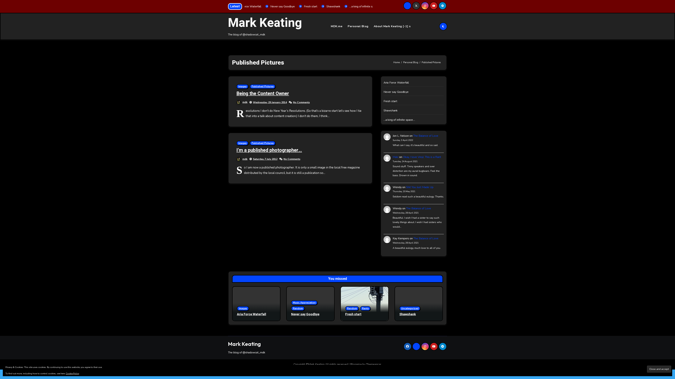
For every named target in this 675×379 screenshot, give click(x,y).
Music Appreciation (304, 302)
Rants (365, 308)
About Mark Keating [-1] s (392, 26)
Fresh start (390, 101)
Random (298, 308)
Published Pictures (263, 86)
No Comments (301, 102)
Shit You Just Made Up (419, 187)
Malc (395, 157)
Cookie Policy (72, 373)
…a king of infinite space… (399, 120)
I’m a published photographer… (269, 150)
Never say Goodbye (396, 92)
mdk (245, 102)
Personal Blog (358, 26)
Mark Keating (265, 23)
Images (242, 86)
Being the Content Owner (262, 93)
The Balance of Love (425, 136)
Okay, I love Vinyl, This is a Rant (422, 157)
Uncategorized (410, 308)
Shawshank (391, 110)
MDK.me (336, 26)
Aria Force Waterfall (396, 83)
